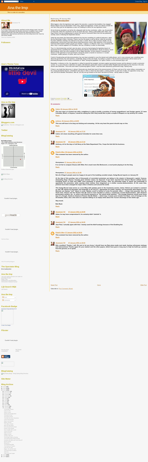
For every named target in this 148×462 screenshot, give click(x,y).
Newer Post (54, 285)
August (6, 397)
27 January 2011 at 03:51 (73, 162)
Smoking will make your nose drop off (13, 440)
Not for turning (7, 441)
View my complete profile (8, 37)
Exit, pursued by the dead (10, 426)
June (5, 400)
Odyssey (6, 451)
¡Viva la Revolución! (9, 419)
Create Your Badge (6, 325)
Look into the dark (8, 447)
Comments (7, 300)
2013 (4, 386)
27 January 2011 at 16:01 (73, 232)
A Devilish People (6, 277)
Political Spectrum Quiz (7, 169)
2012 (4, 388)
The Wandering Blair (9, 444)
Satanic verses (7, 434)
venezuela (69, 99)
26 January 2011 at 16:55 (70, 121)
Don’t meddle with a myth (10, 429)
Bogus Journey (7, 422)
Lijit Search (4, 289)
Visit (5, 239)
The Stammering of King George (12, 438)
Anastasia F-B (60, 131)
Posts (5, 297)
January (6, 407)
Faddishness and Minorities (8, 280)
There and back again (9, 453)
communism (57, 99)
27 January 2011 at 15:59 (76, 212)
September (7, 396)
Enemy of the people (9, 428)
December (7, 391)
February (6, 406)
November (7, 393)
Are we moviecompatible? (5, 350)
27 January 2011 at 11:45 (73, 172)
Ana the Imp (17, 8)
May (5, 401)
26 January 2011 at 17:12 (76, 131)
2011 (4, 390)
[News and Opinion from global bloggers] (7, 366)
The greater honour (8, 409)
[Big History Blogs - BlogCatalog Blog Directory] (14, 373)
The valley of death (8, 424)
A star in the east (8, 431)
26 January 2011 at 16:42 (69, 109)
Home (99, 285)
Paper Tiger (4, 279)
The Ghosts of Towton (9, 446)
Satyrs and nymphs (9, 421)
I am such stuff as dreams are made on (11, 276)
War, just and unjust (9, 425)
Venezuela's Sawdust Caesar (9, 281)
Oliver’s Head (7, 412)
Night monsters (7, 432)
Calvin (58, 109)
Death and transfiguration (10, 413)
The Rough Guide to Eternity (11, 437)
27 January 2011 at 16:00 (76, 222)
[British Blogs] (5, 174)
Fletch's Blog (60, 152)
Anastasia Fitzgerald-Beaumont (9, 308)
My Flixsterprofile (18, 350)
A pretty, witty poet (8, 435)
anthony (58, 121)
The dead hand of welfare (10, 450)
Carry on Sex (7, 410)
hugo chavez (64, 99)
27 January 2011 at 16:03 (76, 243)
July (5, 398)
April (5, 403)
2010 (4, 455)
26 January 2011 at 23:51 (73, 152)
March (6, 404)
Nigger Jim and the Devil (10, 449)
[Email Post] (68, 98)
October (6, 394)
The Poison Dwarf (8, 416)
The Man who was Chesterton (11, 418)
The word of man (8, 415)
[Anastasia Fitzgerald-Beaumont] (7, 324)
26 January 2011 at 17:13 (76, 142)
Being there (7, 443)
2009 (4, 456)
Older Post (143, 285)
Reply (58, 115)
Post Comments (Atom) (66, 288)
